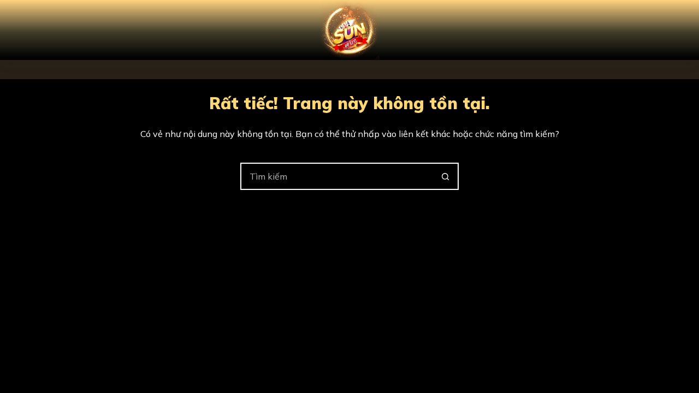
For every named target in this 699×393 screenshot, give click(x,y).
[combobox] (337, 176)
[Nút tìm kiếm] (445, 176)
